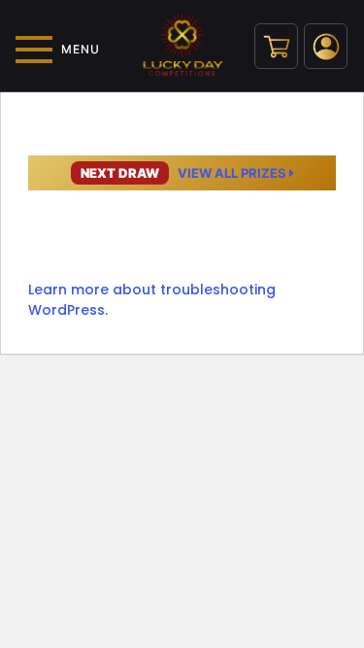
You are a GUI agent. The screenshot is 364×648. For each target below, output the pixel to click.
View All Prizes (185, 173)
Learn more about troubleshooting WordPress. (152, 300)
